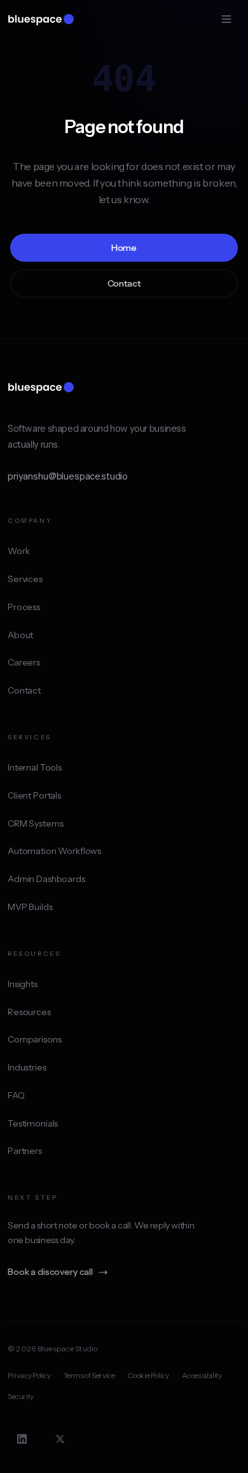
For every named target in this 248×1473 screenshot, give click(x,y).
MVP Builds (30, 907)
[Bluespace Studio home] (41, 19)
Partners (25, 1150)
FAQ (16, 1095)
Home (124, 247)
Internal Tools (35, 767)
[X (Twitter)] (60, 1439)
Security (21, 1396)
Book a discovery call (50, 1271)
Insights (23, 984)
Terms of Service (89, 1375)
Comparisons (34, 1039)
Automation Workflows (54, 851)
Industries (27, 1067)
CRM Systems (35, 823)
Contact (124, 283)
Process (24, 607)
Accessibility (202, 1375)
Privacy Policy (29, 1375)
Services (25, 579)
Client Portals (34, 795)
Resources (29, 1012)
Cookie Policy (148, 1375)
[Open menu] (226, 19)
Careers (24, 662)
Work (18, 551)
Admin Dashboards (46, 879)
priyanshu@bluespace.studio (68, 476)
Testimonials (33, 1123)
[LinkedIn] (22, 1439)
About (20, 635)
